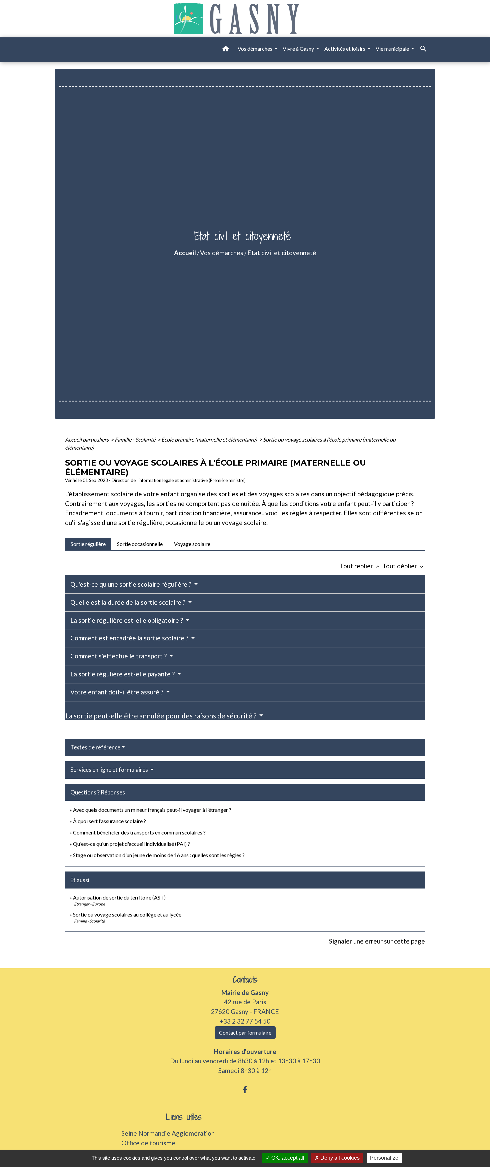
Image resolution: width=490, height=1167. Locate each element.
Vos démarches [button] (255, 48)
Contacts (245, 980)
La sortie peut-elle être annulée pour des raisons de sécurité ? (161, 715)
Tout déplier (403, 566)
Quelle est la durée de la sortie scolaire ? (128, 602)
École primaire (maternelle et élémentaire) (209, 439)
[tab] (88, 544)
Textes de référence (95, 747)
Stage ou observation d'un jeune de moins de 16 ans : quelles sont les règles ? (159, 855)
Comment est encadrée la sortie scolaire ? (130, 638)
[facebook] (245, 1090)
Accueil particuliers (87, 439)
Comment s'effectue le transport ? (119, 656)
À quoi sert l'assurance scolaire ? (109, 821)
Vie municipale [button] (393, 48)
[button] (225, 49)
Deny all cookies (339, 1158)
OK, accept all (287, 1158)
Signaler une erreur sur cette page (377, 941)
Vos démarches (221, 252)
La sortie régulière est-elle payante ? (123, 674)
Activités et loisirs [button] (345, 48)
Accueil (185, 252)
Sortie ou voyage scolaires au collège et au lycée (127, 914)
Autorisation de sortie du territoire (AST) (119, 897)
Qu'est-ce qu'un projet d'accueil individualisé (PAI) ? (131, 843)
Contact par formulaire (245, 1032)
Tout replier (360, 566)
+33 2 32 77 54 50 (245, 1021)
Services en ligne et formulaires (109, 769)
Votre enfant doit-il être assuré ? (117, 692)
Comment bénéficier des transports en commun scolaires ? (139, 832)
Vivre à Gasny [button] (299, 48)
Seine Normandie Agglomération (168, 1133)
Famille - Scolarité (135, 439)
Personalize (384, 1158)
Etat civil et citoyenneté (281, 252)
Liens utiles (184, 1117)
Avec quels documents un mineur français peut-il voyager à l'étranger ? (152, 809)
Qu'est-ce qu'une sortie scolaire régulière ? (131, 584)
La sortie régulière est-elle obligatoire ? (127, 620)
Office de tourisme (148, 1143)
